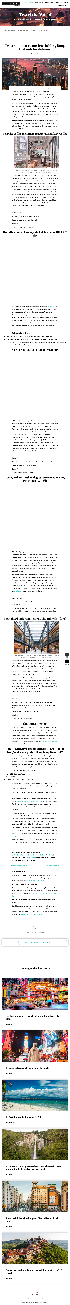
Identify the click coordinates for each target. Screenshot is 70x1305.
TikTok (42, 855)
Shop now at (31, 880)
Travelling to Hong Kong (52, 865)
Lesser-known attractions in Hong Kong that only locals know (33, 30)
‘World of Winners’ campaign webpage (30, 801)
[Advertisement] (35, 38)
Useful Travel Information (19, 865)
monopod (51, 306)
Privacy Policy (28, 1298)
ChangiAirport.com (44, 1298)
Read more (9, 1024)
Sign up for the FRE (42, 893)
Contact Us (35, 1298)
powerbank (16, 591)
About (22, 1298)
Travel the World (12, 30)
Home (4, 30)
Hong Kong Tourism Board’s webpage (24, 836)
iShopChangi (40, 880)
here (20, 614)
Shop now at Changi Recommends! (32, 914)
